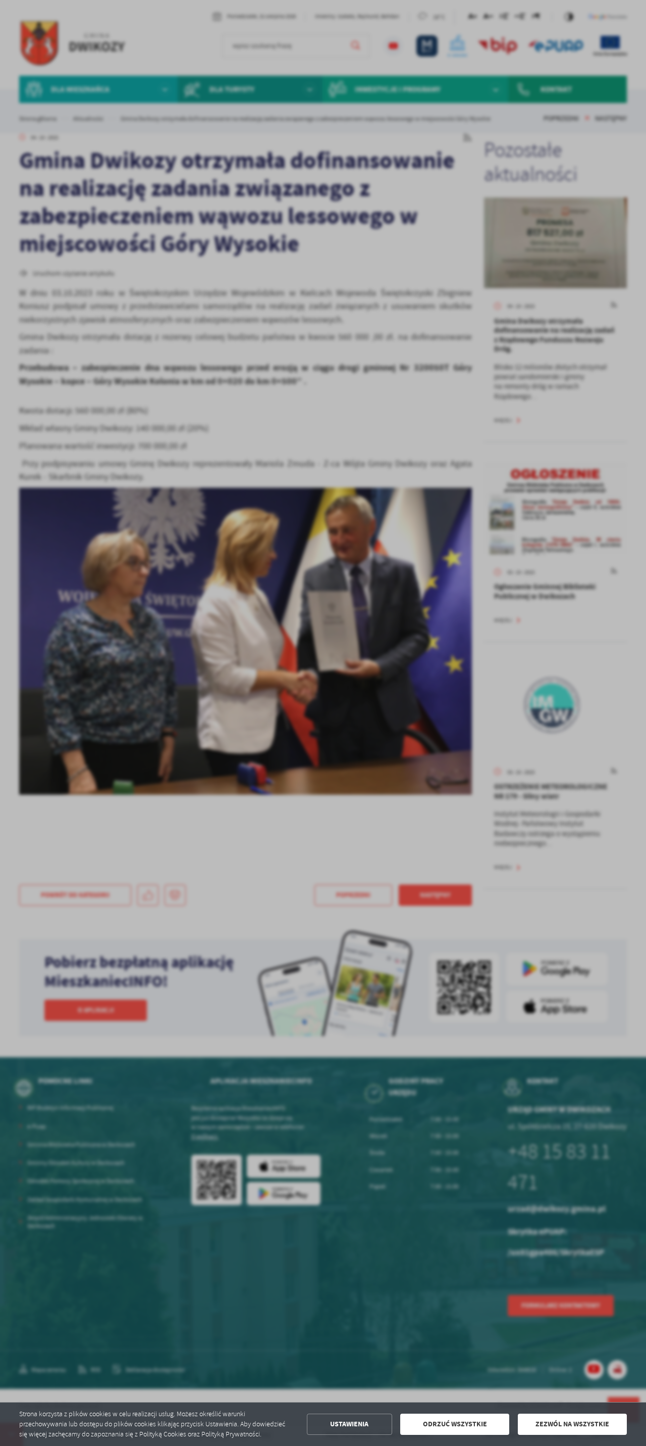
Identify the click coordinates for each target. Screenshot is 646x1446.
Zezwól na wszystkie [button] (572, 1424)
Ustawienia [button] (349, 1424)
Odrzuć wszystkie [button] (455, 1424)
